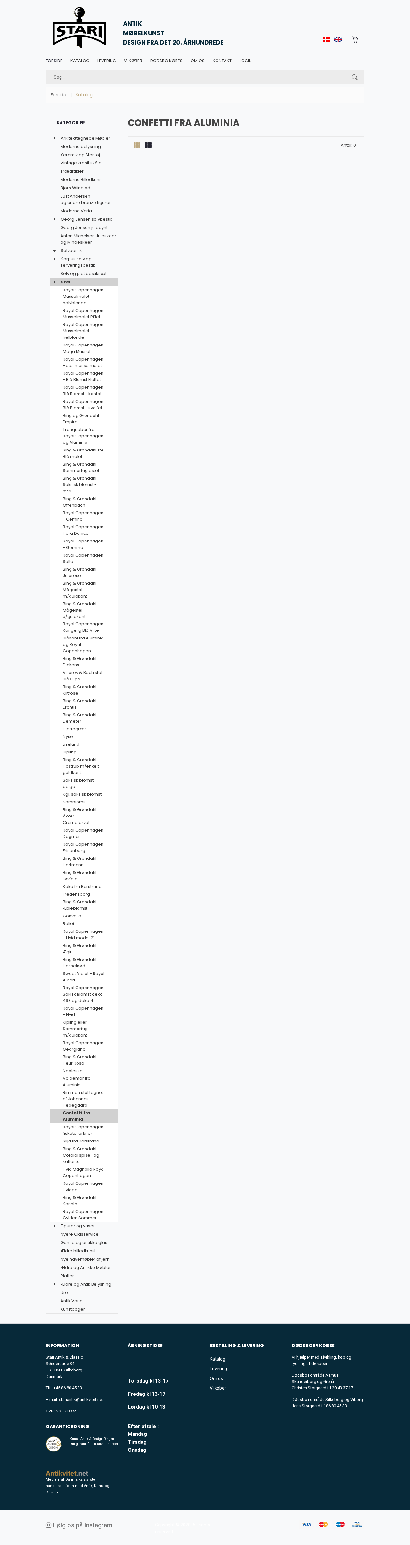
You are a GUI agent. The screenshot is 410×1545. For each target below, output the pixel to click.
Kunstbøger (73, 1309)
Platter (67, 1276)
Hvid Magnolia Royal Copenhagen (84, 1172)
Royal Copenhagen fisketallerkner (83, 1130)
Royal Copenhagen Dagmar (83, 833)
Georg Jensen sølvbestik (86, 219)
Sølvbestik (71, 251)
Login (246, 61)
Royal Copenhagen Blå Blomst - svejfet (83, 404)
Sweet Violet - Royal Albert (83, 977)
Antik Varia (72, 1301)
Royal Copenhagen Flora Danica (83, 530)
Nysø (68, 737)
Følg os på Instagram (81, 1525)
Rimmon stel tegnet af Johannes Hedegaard (83, 1098)
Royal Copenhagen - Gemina (83, 516)
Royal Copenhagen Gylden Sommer (83, 1214)
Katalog (79, 61)
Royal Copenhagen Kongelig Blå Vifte (83, 627)
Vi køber (133, 61)
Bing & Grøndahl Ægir (79, 948)
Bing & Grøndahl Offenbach (79, 502)
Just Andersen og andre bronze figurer (86, 199)
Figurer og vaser (78, 1226)
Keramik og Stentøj (80, 155)
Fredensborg (76, 894)
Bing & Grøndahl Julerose (79, 572)
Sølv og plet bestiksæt (84, 274)
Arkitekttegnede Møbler (85, 138)
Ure (64, 1292)
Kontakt (222, 61)
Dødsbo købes (166, 61)
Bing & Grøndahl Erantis (79, 704)
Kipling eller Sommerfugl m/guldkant (76, 1028)
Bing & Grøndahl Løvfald (79, 875)
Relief (68, 924)
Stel (65, 282)
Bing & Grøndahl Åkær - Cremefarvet (79, 816)
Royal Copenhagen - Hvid (83, 1011)
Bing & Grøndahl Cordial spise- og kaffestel (81, 1155)
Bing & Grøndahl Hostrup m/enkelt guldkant (81, 766)
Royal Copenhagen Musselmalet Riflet (83, 313)
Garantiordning (67, 1426)
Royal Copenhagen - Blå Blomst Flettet (83, 376)
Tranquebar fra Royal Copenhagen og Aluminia (83, 436)
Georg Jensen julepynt (84, 227)
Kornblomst (75, 802)
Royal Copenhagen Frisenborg (83, 847)
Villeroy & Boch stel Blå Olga (82, 676)
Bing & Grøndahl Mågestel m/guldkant (79, 589)
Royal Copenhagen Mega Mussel (83, 348)
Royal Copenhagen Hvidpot (83, 1186)
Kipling (70, 752)
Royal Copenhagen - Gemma (83, 544)
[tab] (137, 145)
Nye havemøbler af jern (85, 1259)
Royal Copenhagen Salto (83, 558)
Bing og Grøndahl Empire (81, 418)
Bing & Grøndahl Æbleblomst (79, 905)
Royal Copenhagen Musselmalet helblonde (83, 330)
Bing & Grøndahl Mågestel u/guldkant (79, 610)
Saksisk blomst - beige (80, 783)
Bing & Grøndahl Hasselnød (79, 962)
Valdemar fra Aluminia (77, 1081)
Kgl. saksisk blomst (82, 794)
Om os (198, 61)
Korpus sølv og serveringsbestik (78, 262)
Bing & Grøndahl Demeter (79, 718)
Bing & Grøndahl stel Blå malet (84, 453)
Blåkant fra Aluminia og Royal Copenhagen (83, 644)
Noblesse (73, 1071)
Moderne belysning (81, 146)
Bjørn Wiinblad (75, 188)
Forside (54, 61)
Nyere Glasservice (80, 1234)
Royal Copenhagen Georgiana (83, 1046)
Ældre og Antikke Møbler (86, 1267)
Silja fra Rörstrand (81, 1141)
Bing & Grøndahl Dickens (79, 661)
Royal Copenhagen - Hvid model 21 (83, 934)
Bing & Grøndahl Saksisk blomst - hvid (80, 484)
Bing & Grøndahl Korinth (79, 1200)
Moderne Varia (76, 211)
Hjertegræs (75, 729)
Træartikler (72, 171)
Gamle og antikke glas (84, 1243)
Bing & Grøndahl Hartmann (79, 861)
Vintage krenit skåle (81, 163)
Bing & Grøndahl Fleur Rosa (79, 1060)
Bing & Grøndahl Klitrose (79, 690)
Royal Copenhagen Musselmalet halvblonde (83, 296)
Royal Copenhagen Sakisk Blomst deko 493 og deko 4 (83, 994)
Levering (106, 61)
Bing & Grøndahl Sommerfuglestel (81, 467)
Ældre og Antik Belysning (86, 1284)
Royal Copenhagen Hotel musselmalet (83, 362)
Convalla (72, 916)
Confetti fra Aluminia (76, 1116)
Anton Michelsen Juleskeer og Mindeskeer (88, 239)
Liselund (71, 744)
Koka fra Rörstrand (82, 886)
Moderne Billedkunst (82, 179)
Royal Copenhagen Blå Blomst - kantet (83, 390)
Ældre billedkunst (78, 1251)
